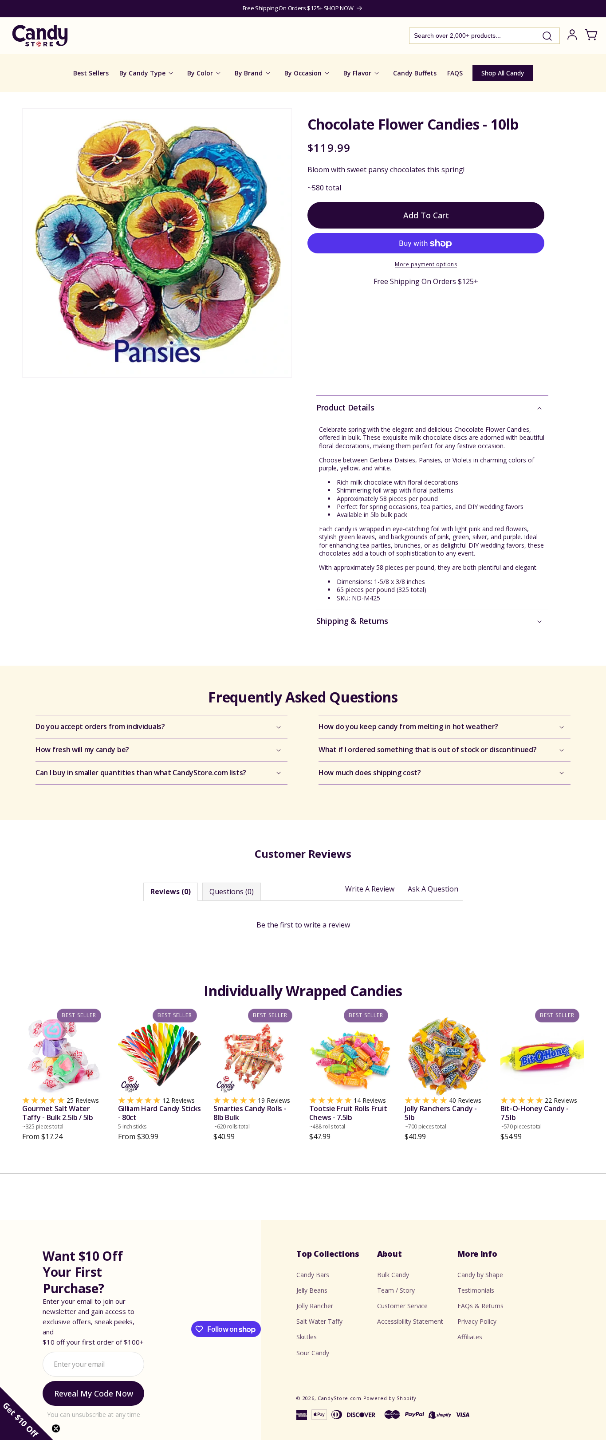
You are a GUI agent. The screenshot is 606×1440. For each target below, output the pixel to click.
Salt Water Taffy (319, 1321)
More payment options (426, 264)
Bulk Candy (393, 1274)
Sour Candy (312, 1352)
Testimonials (475, 1290)
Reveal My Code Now (93, 1393)
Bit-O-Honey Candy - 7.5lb (534, 1117)
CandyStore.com (340, 1398)
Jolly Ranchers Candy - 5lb (440, 1117)
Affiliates (469, 1337)
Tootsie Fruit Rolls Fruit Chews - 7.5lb (348, 1117)
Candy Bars (312, 1274)
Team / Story (396, 1290)
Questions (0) (231, 891)
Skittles (306, 1337)
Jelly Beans (311, 1290)
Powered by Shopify (390, 1398)
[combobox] (484, 35)
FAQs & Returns (480, 1306)
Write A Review (369, 889)
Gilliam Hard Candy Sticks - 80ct (159, 1117)
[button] (432, 407)
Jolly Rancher (314, 1306)
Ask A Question (433, 889)
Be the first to (303, 925)
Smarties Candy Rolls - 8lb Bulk (249, 1117)
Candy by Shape (480, 1274)
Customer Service (402, 1306)
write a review (327, 925)
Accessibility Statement (410, 1321)
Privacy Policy (476, 1321)
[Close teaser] (55, 1428)
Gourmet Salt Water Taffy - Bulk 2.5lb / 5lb (57, 1117)
